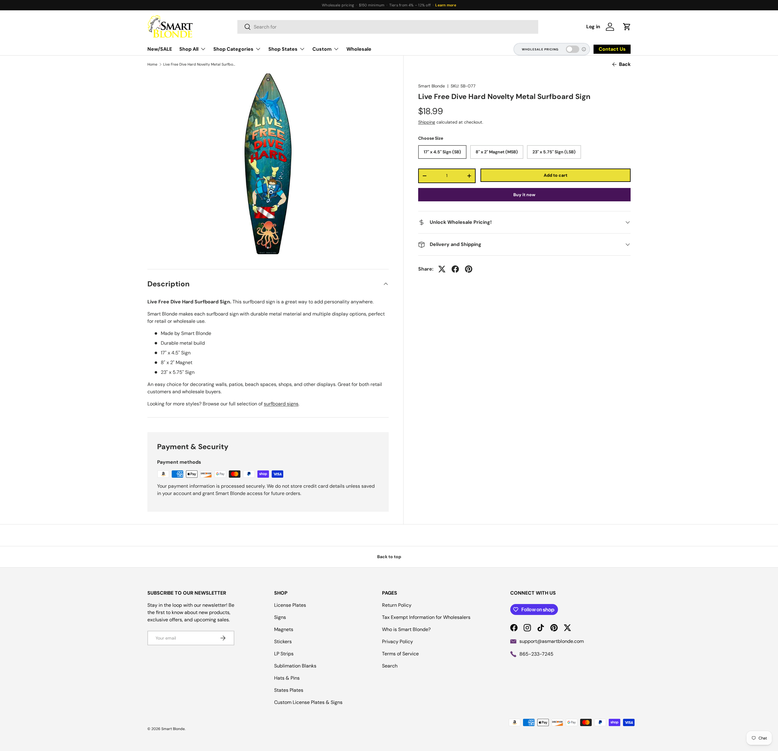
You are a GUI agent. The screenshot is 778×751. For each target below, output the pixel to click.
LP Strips (284, 653)
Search (390, 666)
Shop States (283, 49)
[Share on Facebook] (455, 269)
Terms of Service (400, 653)
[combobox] (387, 27)
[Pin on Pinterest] (468, 269)
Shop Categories (233, 49)
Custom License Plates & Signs (308, 702)
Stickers (283, 641)
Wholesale (358, 49)
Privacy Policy (397, 641)
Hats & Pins (287, 678)
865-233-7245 (536, 654)
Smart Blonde (431, 86)
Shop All (188, 49)
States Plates (288, 690)
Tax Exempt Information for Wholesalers (426, 617)
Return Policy (396, 605)
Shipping (426, 122)
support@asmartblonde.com (551, 641)
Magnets (283, 629)
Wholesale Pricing (540, 49)
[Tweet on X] (442, 269)
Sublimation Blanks (295, 666)
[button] (627, 26)
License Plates (290, 605)
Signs (280, 617)
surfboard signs (281, 404)
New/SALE (159, 49)
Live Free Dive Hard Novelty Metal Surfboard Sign (199, 64)
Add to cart (555, 175)
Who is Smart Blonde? (406, 629)
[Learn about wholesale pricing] (584, 49)
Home (152, 64)
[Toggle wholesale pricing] (572, 49)
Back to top (389, 556)
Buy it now (524, 194)
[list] (268, 163)
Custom (322, 49)
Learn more (445, 5)
